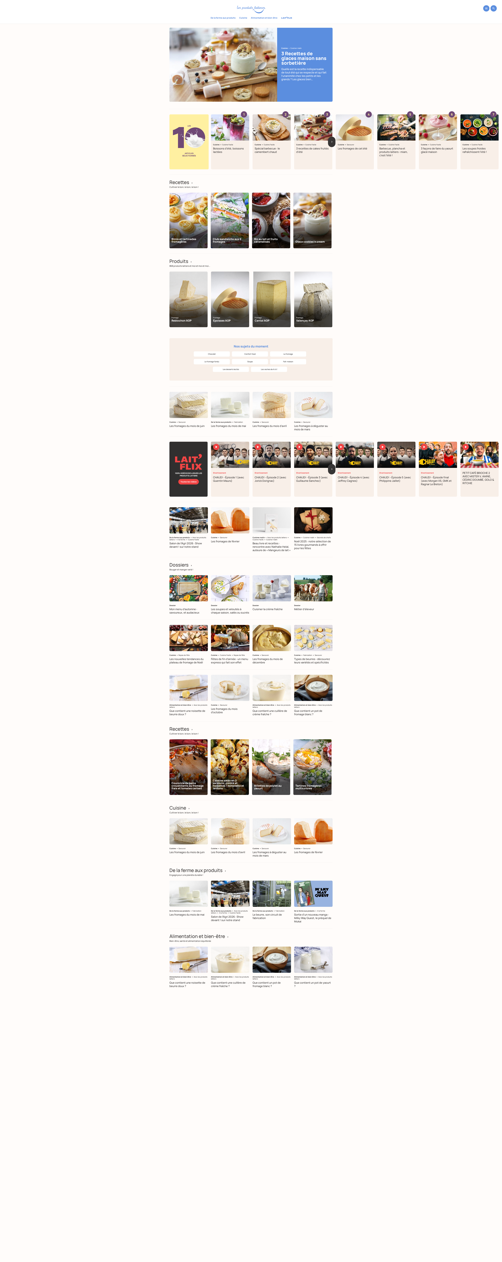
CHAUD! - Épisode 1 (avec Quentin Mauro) (228, 479)
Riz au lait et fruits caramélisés (266, 240)
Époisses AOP (222, 320)
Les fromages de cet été (352, 148)
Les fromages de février (225, 541)
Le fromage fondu (211, 361)
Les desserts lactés (231, 369)
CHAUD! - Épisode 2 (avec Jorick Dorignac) (270, 479)
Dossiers (180, 564)
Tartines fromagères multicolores (308, 787)
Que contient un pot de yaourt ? (312, 984)
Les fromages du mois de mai (228, 426)
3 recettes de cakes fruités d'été (312, 150)
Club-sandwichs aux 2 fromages (227, 240)
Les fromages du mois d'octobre (224, 710)
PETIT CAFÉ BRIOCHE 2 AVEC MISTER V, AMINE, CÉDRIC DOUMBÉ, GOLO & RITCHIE (478, 478)
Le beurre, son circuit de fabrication (267, 916)
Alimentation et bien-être (264, 17)
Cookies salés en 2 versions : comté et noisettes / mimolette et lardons (228, 784)
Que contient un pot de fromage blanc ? (308, 712)
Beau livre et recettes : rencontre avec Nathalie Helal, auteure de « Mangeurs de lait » (272, 547)
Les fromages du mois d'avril (270, 426)
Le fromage (288, 354)
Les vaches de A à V (269, 369)
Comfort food (250, 354)
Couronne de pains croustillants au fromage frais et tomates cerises (188, 785)
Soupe (250, 361)
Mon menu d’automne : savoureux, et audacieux (184, 610)
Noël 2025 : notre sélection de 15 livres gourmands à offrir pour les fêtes (312, 544)
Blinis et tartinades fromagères (184, 240)
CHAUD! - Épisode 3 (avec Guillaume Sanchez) (312, 479)
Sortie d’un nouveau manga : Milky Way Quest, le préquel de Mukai (312, 918)
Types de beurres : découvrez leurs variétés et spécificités (312, 660)
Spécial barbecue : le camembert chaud (267, 150)
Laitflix (287, 18)
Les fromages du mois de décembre (268, 660)
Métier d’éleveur (304, 609)
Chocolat (212, 354)
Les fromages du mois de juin (187, 426)
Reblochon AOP (182, 320)
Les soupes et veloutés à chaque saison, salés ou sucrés (230, 610)
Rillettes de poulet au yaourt (268, 787)
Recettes (181, 182)
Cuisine (243, 17)
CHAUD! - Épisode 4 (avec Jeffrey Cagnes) (353, 479)
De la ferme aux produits (223, 17)
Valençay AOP (305, 320)
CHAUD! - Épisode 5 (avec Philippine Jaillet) (395, 479)
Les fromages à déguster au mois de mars (311, 427)
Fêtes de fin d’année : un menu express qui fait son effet (229, 660)
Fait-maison (288, 361)
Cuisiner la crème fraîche (268, 609)
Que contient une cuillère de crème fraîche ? (270, 712)
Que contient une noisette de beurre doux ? (187, 712)
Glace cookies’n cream (310, 241)
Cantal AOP (262, 320)
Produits (180, 261)
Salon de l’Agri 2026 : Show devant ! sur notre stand (185, 545)
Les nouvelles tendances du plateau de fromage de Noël (186, 660)
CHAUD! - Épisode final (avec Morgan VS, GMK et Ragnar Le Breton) (436, 481)
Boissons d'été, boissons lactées (228, 150)
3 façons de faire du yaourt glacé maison (437, 150)
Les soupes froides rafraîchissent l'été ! (475, 150)
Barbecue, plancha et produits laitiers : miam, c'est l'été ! (393, 152)
